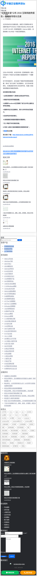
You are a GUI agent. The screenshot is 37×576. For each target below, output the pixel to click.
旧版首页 (6, 527)
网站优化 (4, 443)
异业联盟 (7, 354)
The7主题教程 (9, 301)
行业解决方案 (9, 329)
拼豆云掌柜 (8, 356)
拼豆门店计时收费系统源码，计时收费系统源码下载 (17, 202)
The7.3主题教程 (10, 304)
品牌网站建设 (9, 296)
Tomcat (19, 418)
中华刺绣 (8, 346)
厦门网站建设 (20, 427)
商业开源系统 (9, 349)
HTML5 (7, 264)
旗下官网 (6, 519)
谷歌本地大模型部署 (8, 226)
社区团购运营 (9, 364)
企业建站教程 (10, 291)
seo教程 (4, 415)
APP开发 (4, 412)
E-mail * (25, 533)
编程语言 (8, 266)
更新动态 (8, 326)
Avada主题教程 (9, 306)
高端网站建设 (9, 299)
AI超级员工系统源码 (10, 376)
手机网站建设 (14, 436)
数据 (5, 131)
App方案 (8, 261)
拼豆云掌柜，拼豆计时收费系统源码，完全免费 (18, 391)
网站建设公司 (20, 443)
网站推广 (29, 443)
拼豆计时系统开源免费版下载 (11, 180)
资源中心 (6, 524)
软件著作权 (15, 446)
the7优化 (4, 418)
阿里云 (23, 446)
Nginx (17, 412)
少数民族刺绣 (25, 433)
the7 (10, 415)
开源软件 (8, 274)
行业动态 (8, 334)
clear (7, 556)
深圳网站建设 (17, 440)
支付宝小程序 (9, 344)
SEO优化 (29, 412)
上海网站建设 (5, 424)
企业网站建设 (23, 424)
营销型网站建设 (5, 446)
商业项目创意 (9, 351)
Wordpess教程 (10, 286)
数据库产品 (9, 279)
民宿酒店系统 (8, 249)
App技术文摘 (9, 289)
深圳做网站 (30, 436)
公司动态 (8, 259)
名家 (28, 427)
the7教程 (12, 418)
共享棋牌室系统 (9, 246)
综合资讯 (8, 271)
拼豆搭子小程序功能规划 (11, 398)
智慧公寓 (7, 359)
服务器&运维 (9, 319)
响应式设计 (9, 276)
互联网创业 (9, 281)
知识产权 (7, 361)
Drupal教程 (8, 314)
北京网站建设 (11, 427)
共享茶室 (31, 424)
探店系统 (23, 436)
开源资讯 (6, 522)
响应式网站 (4, 430)
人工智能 (8, 336)
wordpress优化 (5, 421)
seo (23, 412)
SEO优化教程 (10, 284)
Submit (3, 556)
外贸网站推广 (15, 433)
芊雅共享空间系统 (10, 366)
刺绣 (3, 427)
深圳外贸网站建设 (6, 440)
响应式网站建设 (14, 430)
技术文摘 (8, 324)
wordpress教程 (28, 421)
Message (3, 552)
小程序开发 (7, 512)
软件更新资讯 (10, 331)
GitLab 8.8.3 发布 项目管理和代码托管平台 (16, 151)
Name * (3, 533)
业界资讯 (12, 146)
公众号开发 (7, 514)
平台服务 (6, 507)
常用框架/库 (9, 309)
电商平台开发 (9, 311)
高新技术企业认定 (10, 369)
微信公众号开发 (10, 339)
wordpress (26, 418)
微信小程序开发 (10, 341)
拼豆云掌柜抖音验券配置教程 (13, 388)
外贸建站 (32, 430)
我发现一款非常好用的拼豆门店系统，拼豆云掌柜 (16, 191)
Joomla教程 (8, 316)
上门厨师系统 (8, 251)
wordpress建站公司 (17, 421)
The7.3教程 (24, 415)
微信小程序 (4, 436)
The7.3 (16, 415)
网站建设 (12, 443)
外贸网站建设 (10, 294)
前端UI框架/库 (10, 321)
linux (11, 412)
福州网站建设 (27, 440)
